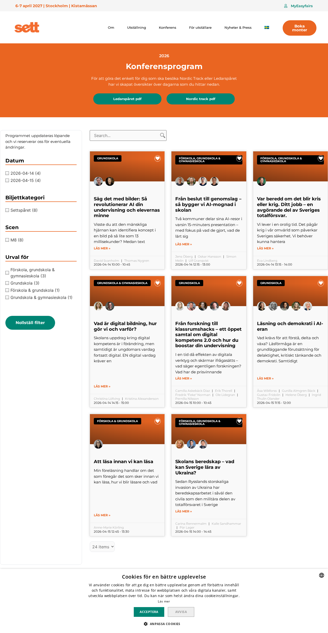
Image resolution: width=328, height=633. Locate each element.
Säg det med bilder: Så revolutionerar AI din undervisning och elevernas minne (127, 207)
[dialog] (164, 601)
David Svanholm (106, 260)
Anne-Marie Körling (109, 527)
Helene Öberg (296, 395)
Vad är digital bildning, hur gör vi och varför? (125, 326)
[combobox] (321, 575)
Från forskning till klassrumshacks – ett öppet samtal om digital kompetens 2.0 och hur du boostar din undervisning (208, 334)
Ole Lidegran (225, 395)
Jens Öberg (184, 256)
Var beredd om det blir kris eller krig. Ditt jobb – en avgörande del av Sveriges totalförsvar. (289, 207)
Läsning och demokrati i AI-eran (290, 326)
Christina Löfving (107, 399)
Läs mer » (102, 248)
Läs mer (164, 601)
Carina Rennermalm (191, 523)
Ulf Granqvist (199, 260)
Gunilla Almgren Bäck (298, 391)
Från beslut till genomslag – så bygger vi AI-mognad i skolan (208, 204)
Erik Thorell (223, 391)
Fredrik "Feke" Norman (192, 395)
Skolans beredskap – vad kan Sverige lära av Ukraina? (204, 467)
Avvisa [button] (181, 612)
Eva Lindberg (267, 260)
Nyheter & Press (238, 27)
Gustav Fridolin (268, 395)
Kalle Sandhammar (226, 523)
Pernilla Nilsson (187, 399)
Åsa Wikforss (267, 391)
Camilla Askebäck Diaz (192, 391)
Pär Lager (187, 527)
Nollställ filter (30, 322)
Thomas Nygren (136, 260)
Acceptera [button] (149, 612)
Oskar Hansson (209, 256)
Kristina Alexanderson (142, 399)
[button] (298, 6)
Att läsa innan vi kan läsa (123, 461)
